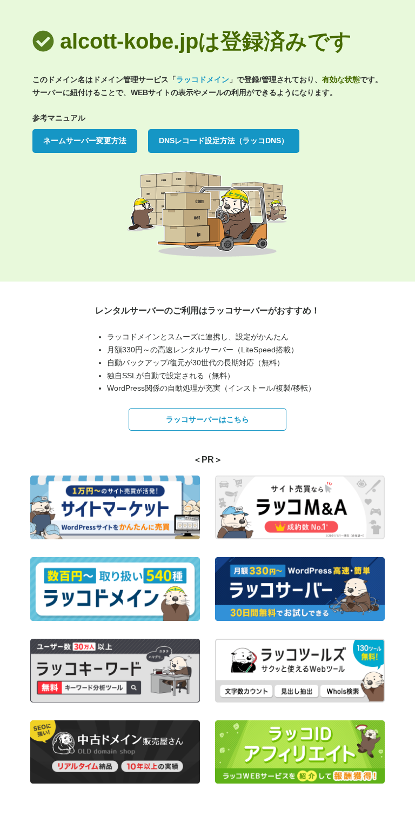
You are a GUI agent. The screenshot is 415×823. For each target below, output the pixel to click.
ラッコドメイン (202, 79)
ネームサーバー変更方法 (84, 140)
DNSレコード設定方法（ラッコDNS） (224, 140)
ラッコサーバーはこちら (207, 419)
